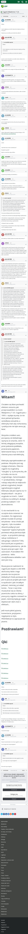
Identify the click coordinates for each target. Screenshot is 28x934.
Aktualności (3, 824)
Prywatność (4, 924)
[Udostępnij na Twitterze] (2, 814)
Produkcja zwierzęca (6, 880)
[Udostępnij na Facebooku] (4, 814)
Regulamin (3, 929)
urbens (7, 87)
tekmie (7, 128)
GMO (2, 847)
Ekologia (3, 839)
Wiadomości (4, 911)
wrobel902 (8, 19)
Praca (2, 870)
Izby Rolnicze (4, 849)
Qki (6, 390)
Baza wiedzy (4, 826)
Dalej (23, 16)
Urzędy (2, 906)
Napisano (10, 21)
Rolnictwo (3, 888)
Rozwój (3, 896)
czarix (6, 97)
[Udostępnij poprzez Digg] (6, 814)
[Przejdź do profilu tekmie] (2, 128)
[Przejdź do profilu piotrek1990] (2, 38)
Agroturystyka (4, 821)
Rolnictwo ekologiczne (6, 891)
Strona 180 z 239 (14, 16)
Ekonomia (3, 842)
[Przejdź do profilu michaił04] (2, 65)
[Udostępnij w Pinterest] (15, 814)
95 (26, 804)
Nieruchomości (4, 862)
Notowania (3, 865)
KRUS (2, 852)
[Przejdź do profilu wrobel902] (2, 20)
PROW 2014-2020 (5, 885)
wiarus (7, 193)
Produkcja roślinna (5, 878)
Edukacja (3, 837)
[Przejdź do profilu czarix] (2, 98)
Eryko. (8, 13)
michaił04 (7, 65)
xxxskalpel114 (9, 75)
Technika (3, 901)
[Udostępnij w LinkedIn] (13, 814)
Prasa (2, 873)
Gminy (2, 844)
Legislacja (3, 855)
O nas (2, 931)
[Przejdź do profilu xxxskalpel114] (2, 75)
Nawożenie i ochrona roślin (7, 860)
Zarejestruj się (14, 789)
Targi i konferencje (5, 898)
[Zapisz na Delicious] (8, 814)
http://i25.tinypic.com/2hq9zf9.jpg (8, 133)
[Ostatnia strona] (26, 16)
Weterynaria (4, 909)
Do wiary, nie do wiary (6, 831)
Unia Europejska (5, 903)
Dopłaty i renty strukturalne (7, 829)
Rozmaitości (4, 893)
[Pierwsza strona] (1, 16)
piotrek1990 (8, 37)
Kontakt (3, 920)
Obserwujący (12, 804)
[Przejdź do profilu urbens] (2, 87)
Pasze (2, 867)
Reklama (3, 922)
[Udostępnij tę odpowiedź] (25, 21)
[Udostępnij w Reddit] (11, 814)
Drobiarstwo (4, 834)
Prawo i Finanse (4, 875)
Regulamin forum (5, 927)
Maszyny (22, 13)
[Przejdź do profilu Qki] (2, 391)
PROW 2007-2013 (5, 883)
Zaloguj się (14, 799)
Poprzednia (5, 16)
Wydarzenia (3, 914)
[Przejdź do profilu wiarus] (2, 193)
